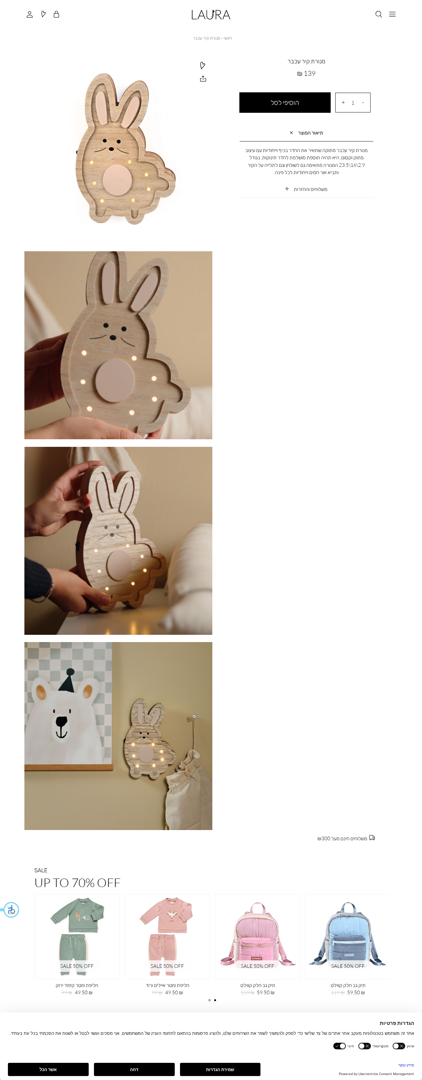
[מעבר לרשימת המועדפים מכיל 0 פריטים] (43, 14)
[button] (10, 910)
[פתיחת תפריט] (392, 14)
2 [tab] (215, 1000)
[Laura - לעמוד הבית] (211, 14)
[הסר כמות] (363, 102)
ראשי (228, 38)
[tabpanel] (167, 947)
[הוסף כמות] (343, 102)
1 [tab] (210, 1000)
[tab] (306, 133)
